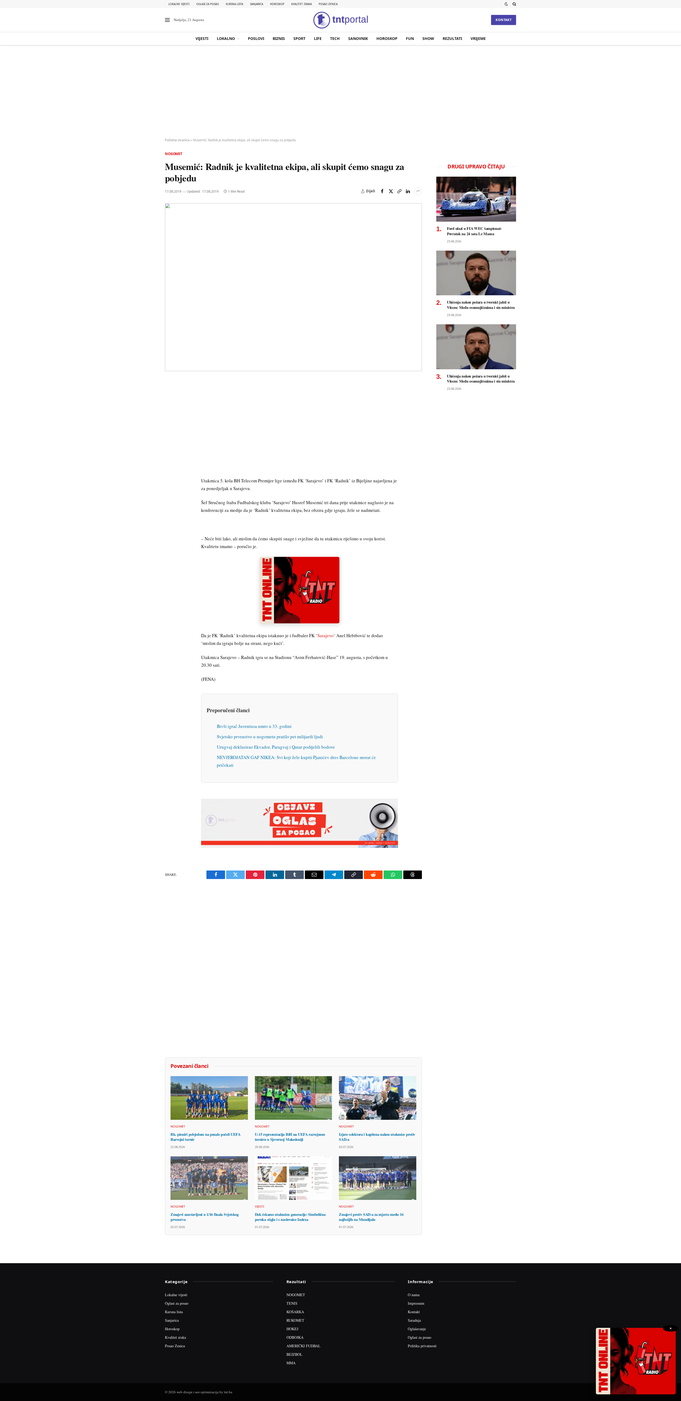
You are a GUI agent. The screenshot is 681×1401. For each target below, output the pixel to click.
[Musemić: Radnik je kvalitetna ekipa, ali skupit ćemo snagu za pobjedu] (293, 287)
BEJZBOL (294, 1354)
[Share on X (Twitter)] (391, 191)
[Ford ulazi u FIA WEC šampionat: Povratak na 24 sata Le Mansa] (476, 199)
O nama (414, 1294)
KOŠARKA (295, 1311)
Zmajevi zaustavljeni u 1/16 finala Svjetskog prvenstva (204, 1217)
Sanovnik (358, 38)
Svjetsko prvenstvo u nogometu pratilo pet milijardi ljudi (270, 736)
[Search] (514, 4)
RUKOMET (295, 1320)
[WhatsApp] (170, 495)
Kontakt (504, 20)
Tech (335, 38)
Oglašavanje (417, 1328)
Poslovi (256, 38)
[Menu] (167, 20)
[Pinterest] (170, 422)
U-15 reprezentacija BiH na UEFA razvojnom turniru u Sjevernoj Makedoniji (290, 1137)
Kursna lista (234, 4)
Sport (299, 38)
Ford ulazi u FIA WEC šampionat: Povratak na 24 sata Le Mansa (474, 231)
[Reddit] (170, 471)
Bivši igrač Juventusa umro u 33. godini (254, 726)
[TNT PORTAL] (340, 20)
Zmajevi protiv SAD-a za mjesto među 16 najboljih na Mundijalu (371, 1217)
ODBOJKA (295, 1337)
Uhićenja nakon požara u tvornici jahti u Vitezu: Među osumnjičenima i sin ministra (481, 305)
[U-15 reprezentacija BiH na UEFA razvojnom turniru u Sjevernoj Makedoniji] (293, 1098)
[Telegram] (170, 483)
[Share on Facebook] (382, 191)
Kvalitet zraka (301, 4)
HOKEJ (292, 1328)
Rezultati (452, 38)
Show (428, 38)
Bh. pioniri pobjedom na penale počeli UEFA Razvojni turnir (205, 1137)
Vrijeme (478, 38)
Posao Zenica (328, 4)
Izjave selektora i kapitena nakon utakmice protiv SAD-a (377, 1137)
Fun (410, 38)
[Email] (170, 434)
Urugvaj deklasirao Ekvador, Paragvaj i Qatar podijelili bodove (276, 747)
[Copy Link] (399, 191)
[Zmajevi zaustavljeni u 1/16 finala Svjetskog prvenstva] (209, 1178)
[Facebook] (170, 397)
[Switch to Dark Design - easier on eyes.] (506, 4)
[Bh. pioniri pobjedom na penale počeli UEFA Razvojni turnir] (209, 1098)
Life (318, 38)
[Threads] (170, 507)
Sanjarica (256, 4)
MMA (291, 1362)
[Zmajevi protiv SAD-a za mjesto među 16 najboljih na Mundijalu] (377, 1178)
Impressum (416, 1303)
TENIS (291, 1303)
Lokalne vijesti (178, 4)
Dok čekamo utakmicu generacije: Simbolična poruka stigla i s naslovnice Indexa (290, 1217)
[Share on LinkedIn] (408, 191)
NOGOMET (295, 1294)
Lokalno (226, 38)
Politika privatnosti (422, 1345)
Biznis (279, 38)
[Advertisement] (340, 92)
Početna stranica (177, 140)
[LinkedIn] (170, 458)
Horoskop (277, 4)
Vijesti (202, 38)
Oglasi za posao (207, 4)
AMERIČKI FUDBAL (303, 1345)
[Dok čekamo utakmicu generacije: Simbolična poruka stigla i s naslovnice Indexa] (293, 1178)
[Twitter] (170, 409)
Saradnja (414, 1320)
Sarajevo (325, 635)
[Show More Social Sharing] (418, 191)
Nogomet (173, 153)
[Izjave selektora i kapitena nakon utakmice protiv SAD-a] (377, 1098)
